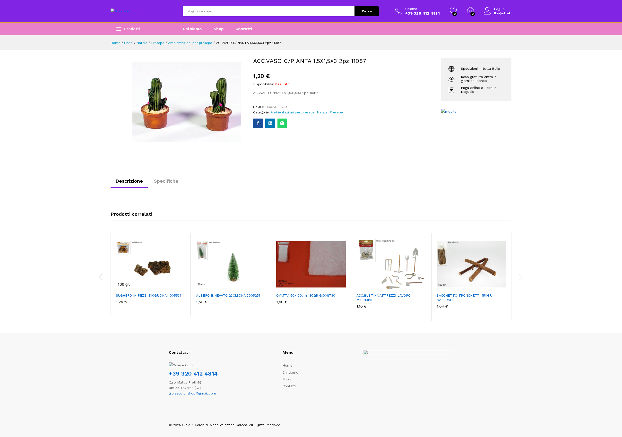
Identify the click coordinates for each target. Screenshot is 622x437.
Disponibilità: (263, 84)
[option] (151, 274)
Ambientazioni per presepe (293, 112)
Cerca (367, 11)
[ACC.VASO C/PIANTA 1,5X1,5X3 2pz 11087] (258, 123)
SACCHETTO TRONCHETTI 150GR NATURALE (464, 297)
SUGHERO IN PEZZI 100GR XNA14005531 (148, 295)
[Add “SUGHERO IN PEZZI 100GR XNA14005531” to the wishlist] (155, 285)
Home (287, 365)
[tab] (129, 183)
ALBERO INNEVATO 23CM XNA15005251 (228, 295)
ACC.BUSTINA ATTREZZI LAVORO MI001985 (383, 297)
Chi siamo (192, 29)
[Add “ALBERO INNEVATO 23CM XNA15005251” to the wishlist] (235, 285)
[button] (133, 285)
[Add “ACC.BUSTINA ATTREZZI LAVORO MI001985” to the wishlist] (395, 285)
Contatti (243, 29)
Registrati (502, 13)
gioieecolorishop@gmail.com (192, 393)
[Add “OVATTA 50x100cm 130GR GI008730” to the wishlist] (315, 285)
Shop (219, 29)
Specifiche (166, 181)
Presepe (336, 112)
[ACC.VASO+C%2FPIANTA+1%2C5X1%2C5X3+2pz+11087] (270, 123)
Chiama (411, 9)
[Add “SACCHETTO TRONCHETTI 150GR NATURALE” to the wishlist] (476, 285)
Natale (322, 112)
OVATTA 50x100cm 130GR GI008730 (305, 295)
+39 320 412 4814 (193, 373)
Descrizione (129, 181)
